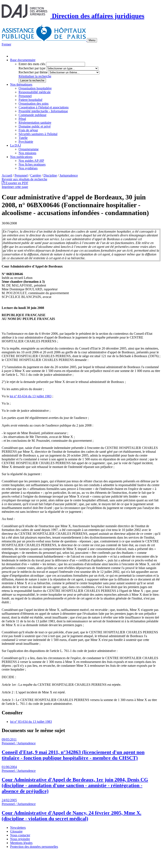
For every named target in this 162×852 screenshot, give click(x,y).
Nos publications (21, 157)
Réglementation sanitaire (35, 122)
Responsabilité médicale (35, 92)
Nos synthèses (28, 168)
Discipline (50, 175)
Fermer (6, 44)
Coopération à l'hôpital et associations (44, 107)
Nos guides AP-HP (31, 160)
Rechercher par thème (33, 72)
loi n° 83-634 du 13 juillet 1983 (30, 396)
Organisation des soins (34, 103)
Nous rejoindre (20, 839)
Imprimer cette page (15, 187)
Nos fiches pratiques (32, 164)
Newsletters (18, 827)
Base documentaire (22, 60)
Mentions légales (21, 843)
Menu (92, 40)
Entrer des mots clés (32, 64)
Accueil (7, 175)
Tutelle (23, 138)
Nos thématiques (21, 84)
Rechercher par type (32, 68)
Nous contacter (20, 835)
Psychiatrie (26, 141)
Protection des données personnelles (34, 846)
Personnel (25, 96)
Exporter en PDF (16, 183)
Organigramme (29, 149)
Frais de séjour (28, 130)
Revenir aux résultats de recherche (24, 179)
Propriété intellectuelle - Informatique (43, 111)
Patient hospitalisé (30, 100)
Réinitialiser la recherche (35, 76)
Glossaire (16, 831)
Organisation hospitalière (35, 88)
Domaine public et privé (35, 126)
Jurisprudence (68, 175)
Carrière (35, 175)
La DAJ (15, 145)
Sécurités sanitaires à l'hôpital (38, 134)
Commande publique (32, 115)
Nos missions (27, 153)
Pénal (22, 119)
